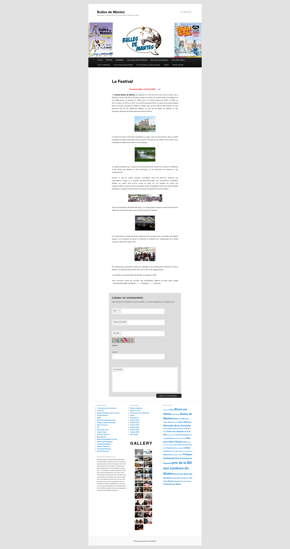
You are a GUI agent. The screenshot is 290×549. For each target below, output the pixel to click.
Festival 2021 (134, 429)
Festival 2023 (134, 432)
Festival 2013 (134, 420)
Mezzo (165, 454)
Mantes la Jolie (183, 451)
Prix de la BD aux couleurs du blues (148, 65)
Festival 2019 (134, 427)
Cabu (187, 419)
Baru (172, 409)
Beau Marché (101, 437)
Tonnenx (177, 481)
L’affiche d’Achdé (177, 65)
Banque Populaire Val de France (108, 413)
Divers (132, 415)
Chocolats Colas (102, 429)
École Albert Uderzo (178, 60)
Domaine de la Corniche (177, 425)
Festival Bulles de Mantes (182, 428)
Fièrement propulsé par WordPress (145, 541)
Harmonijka (182, 438)
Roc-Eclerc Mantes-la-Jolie (106, 420)
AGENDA (109, 60)
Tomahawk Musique (104, 449)
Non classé (134, 434)
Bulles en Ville (179, 418)
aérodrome (166, 410)
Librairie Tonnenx (103, 434)
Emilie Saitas (167, 428)
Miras (170, 455)
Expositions (134, 418)
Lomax (166, 451)
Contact (166, 65)
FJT (164, 431)
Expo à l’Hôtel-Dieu (104, 65)
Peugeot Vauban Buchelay (106, 422)
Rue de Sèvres (183, 478)
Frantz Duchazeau (182, 435)
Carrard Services (103, 451)
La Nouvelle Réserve (104, 444)
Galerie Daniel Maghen (105, 441)
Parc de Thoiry (102, 425)
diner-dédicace (184, 422)
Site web (116, 333)
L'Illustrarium (170, 448)
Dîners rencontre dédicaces (139, 413)
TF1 (98, 427)
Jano (185, 441)
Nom (117, 310)
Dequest (175, 422)
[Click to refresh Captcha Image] (123, 340)
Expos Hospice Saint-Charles (123, 65)
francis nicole (171, 435)
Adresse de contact (120, 322)
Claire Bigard (168, 422)
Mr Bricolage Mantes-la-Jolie (107, 439)
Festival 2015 (134, 422)
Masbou (190, 451)
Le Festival (119, 60)
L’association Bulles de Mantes (137, 60)
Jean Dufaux (178, 445)
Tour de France (186, 481)
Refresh (115, 345)
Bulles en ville (135, 410)
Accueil (100, 60)
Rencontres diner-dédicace (159, 60)
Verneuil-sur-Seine (172, 484)
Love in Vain (174, 451)
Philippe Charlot (177, 455)
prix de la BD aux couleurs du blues (177, 468)
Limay (187, 447)
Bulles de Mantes (111, 11)
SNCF (99, 418)
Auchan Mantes (102, 415)
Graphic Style (101, 432)
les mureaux (179, 448)
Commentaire (118, 369)
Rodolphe (173, 478)
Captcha (114, 352)
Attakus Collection (103, 446)
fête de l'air (175, 438)
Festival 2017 (134, 425)
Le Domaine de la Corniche (106, 408)
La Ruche (100, 410)
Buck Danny (175, 414)
